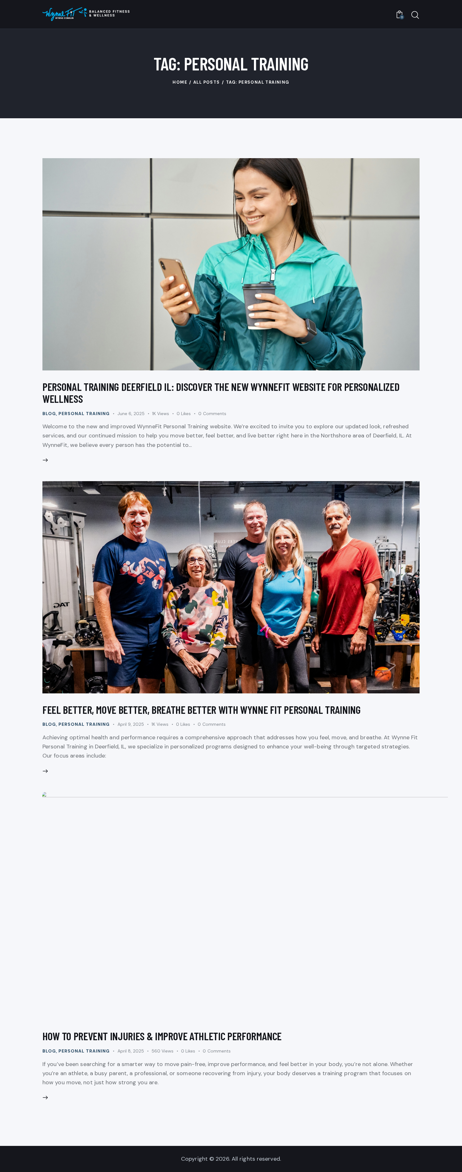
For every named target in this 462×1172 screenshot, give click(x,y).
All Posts (206, 82)
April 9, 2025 (131, 724)
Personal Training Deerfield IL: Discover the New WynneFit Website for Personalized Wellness (220, 392)
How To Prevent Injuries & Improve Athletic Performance (162, 1035)
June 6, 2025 (131, 413)
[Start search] (415, 15)
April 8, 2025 (131, 1051)
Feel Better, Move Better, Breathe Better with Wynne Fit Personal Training (201, 709)
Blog (49, 413)
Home (180, 82)
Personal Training (84, 413)
